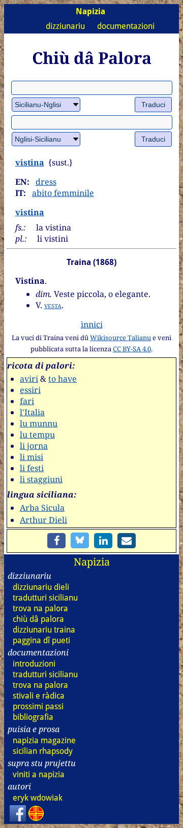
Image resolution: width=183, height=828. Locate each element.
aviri (29, 378)
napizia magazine (44, 740)
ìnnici (92, 324)
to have (62, 378)
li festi (32, 468)
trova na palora (40, 608)
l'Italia (32, 412)
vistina (29, 162)
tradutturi (45, 598)
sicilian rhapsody (43, 751)
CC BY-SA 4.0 (132, 348)
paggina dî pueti (41, 640)
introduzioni (34, 664)
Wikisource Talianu (120, 337)
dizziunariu (65, 26)
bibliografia (33, 717)
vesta (53, 305)
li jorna (34, 445)
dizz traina (44, 630)
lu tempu (37, 434)
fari (27, 401)
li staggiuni (41, 479)
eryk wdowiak (38, 798)
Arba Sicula (42, 507)
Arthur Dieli (43, 519)
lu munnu (38, 423)
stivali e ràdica (39, 696)
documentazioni (126, 26)
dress (46, 181)
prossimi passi (38, 706)
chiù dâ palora (38, 619)
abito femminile (63, 192)
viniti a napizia (39, 774)
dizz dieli (41, 587)
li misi (31, 456)
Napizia (92, 562)
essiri (30, 389)
